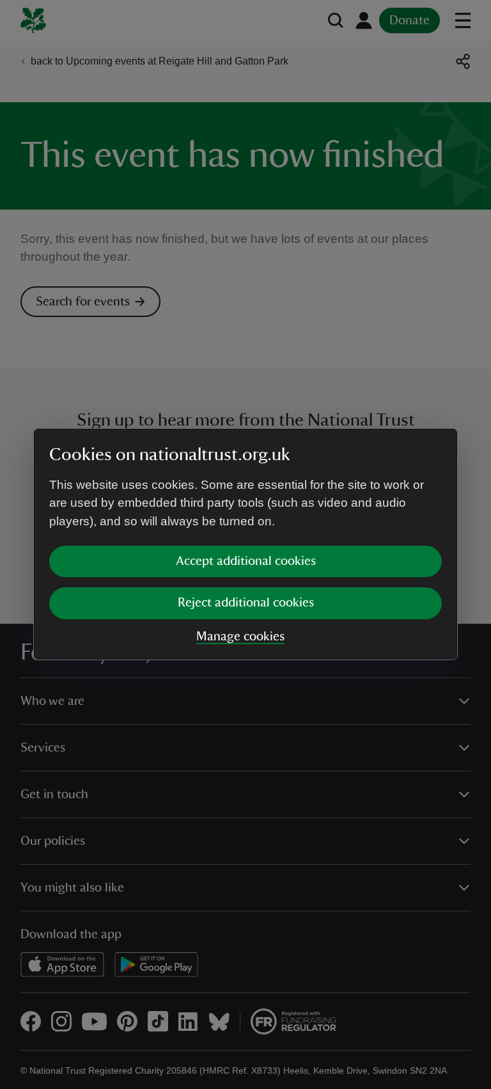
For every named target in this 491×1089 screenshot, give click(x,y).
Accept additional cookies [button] (246, 561)
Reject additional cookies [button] (246, 602)
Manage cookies (240, 636)
